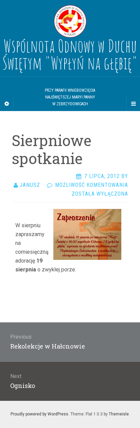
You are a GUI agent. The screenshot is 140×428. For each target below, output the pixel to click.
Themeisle (119, 414)
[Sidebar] (7, 104)
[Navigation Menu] (133, 104)
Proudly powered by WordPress (39, 414)
